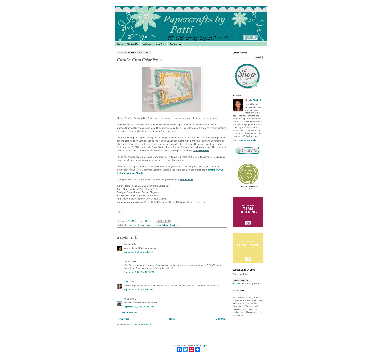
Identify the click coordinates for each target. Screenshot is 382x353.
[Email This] (157, 221)
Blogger (203, 345)
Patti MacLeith (255, 100)
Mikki (126, 281)
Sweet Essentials (177, 225)
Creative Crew (131, 225)
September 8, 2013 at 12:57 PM (139, 272)
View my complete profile (244, 140)
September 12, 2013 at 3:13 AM (139, 307)
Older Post (220, 319)
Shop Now (160, 44)
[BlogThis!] (160, 221)
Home (120, 44)
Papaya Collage (161, 225)
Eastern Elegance (146, 225)
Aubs (126, 299)
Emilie (127, 244)
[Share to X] (163, 221)
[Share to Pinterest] (169, 221)
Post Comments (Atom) (141, 324)
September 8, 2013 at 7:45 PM (138, 289)
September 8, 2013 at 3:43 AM (138, 252)
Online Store (186, 179)
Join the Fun (175, 44)
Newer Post (123, 319)
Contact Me (132, 44)
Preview (236, 283)
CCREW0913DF (201, 150)
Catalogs (147, 44)
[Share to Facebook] (166, 221)
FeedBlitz (258, 283)
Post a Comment (129, 312)
